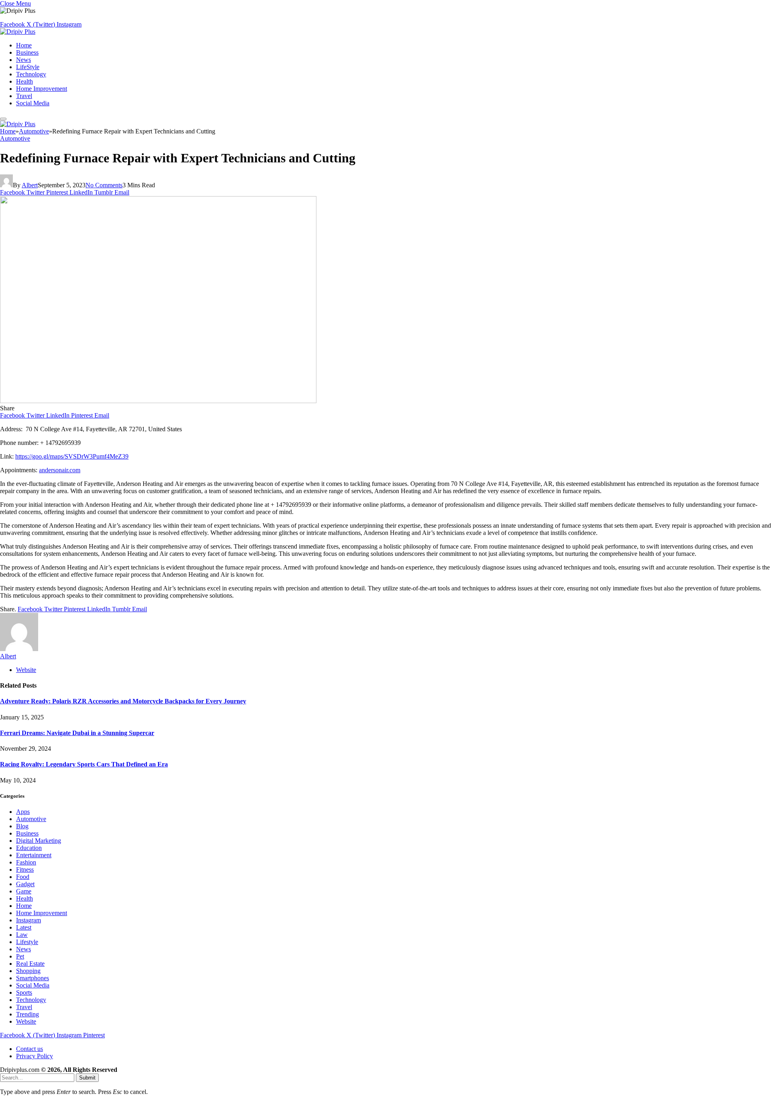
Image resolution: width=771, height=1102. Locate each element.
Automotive (15, 138)
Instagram (28, 920)
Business (27, 52)
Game (23, 891)
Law (22, 934)
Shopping (28, 970)
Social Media (32, 103)
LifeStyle (27, 66)
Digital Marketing (38, 840)
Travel (24, 95)
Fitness (25, 869)
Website (26, 1021)
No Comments (104, 185)
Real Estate (30, 963)
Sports (24, 992)
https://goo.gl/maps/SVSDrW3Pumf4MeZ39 (71, 456)
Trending (27, 1014)
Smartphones (32, 978)
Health (24, 81)
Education (29, 847)
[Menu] (3, 119)
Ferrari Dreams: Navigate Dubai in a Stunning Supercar (77, 732)
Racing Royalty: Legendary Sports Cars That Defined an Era (84, 764)
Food (22, 876)
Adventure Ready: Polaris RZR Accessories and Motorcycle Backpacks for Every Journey (123, 701)
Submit (87, 1078)
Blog (22, 826)
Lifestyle (27, 941)
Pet (20, 956)
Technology (31, 74)
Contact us (29, 1048)
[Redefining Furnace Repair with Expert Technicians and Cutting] (158, 400)
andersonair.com (59, 470)
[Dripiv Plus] (17, 31)
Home (24, 45)
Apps (23, 811)
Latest (23, 927)
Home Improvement (41, 88)
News (23, 59)
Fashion (26, 862)
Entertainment (33, 855)
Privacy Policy (34, 1056)
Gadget (25, 884)
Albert (30, 185)
